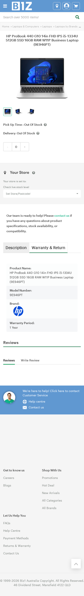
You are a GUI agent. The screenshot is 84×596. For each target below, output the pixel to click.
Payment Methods (16, 538)
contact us (61, 215)
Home (5, 26)
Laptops (47, 26)
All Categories (52, 500)
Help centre (37, 401)
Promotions (50, 478)
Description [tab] (16, 247)
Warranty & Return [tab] (48, 247)
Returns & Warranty (17, 545)
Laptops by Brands (66, 26)
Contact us (36, 407)
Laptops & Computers (25, 26)
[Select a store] (57, 6)
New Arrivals (51, 493)
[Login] (66, 6)
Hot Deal (48, 485)
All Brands (49, 508)
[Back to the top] (76, 563)
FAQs (6, 523)
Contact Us (11, 553)
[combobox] (42, 17)
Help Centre (11, 530)
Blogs (7, 485)
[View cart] (76, 6)
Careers (8, 478)
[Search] (77, 17)
